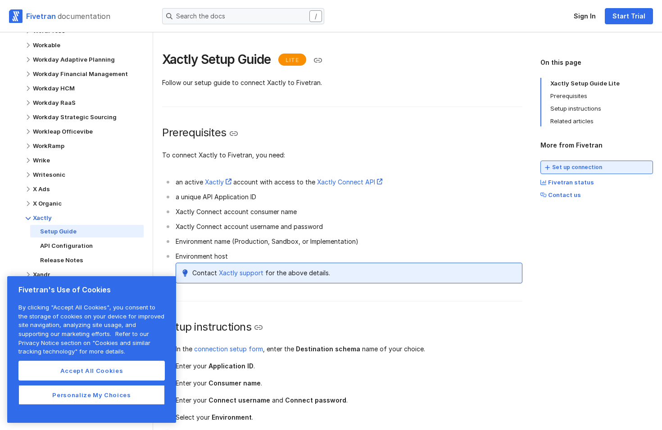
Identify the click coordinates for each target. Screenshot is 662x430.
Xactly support (241, 273)
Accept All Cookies (91, 370)
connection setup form (228, 349)
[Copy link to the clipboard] (318, 60)
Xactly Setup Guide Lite (585, 83)
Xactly (214, 182)
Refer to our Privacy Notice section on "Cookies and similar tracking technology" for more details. (84, 342)
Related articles (572, 121)
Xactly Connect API (346, 182)
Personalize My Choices (91, 395)
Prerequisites (568, 95)
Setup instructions (575, 108)
